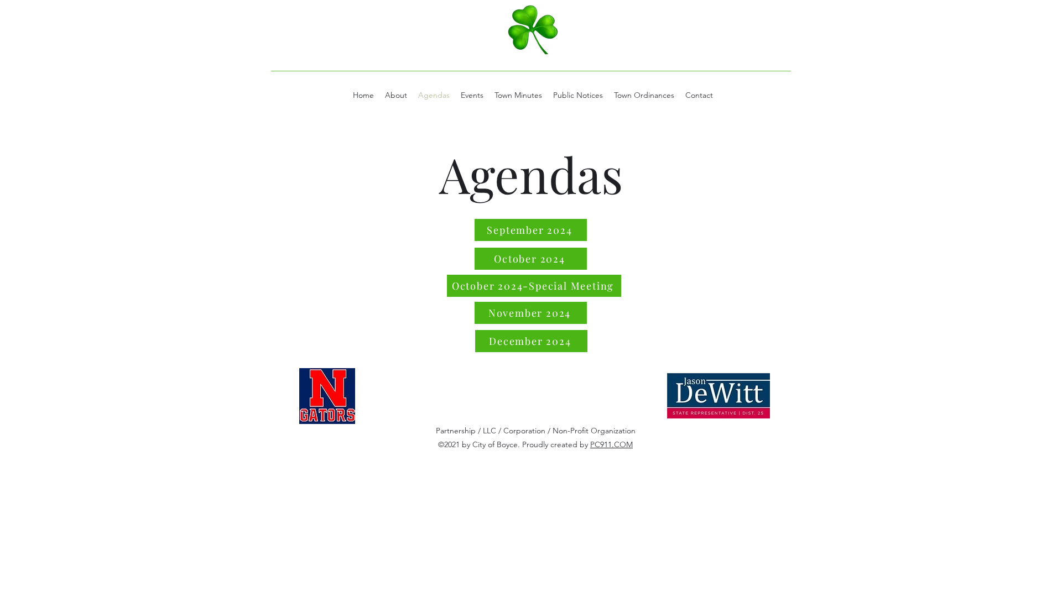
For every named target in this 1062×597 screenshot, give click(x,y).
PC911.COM (611, 444)
